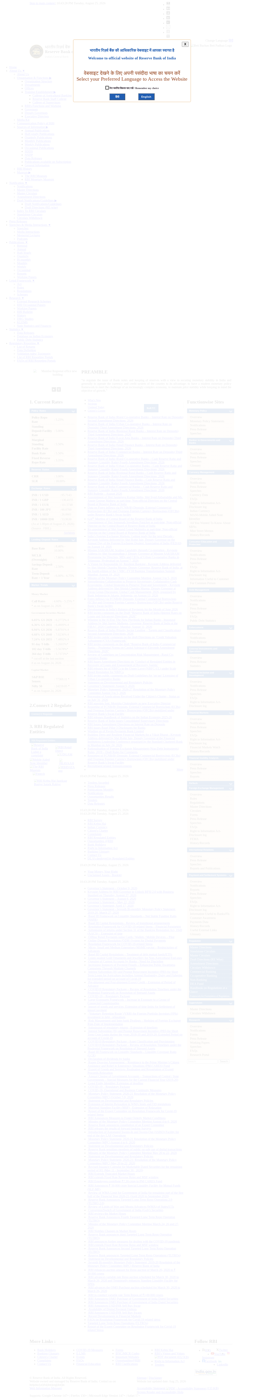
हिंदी (117, 96)
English (146, 96)
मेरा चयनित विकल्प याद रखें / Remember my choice (134, 88)
